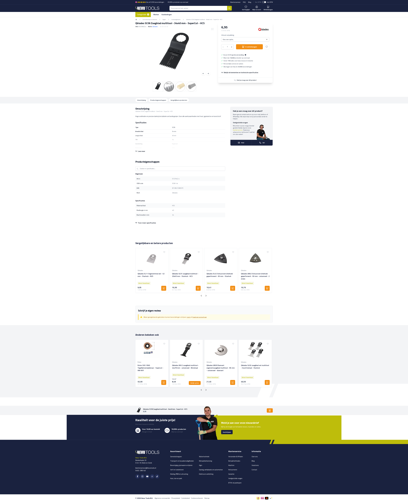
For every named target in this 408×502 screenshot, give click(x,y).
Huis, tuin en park (176, 478)
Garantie (231, 474)
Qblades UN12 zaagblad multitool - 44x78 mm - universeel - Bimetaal (185, 366)
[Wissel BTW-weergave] (264, 2)
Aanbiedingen (166, 14)
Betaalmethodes (234, 461)
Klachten (231, 465)
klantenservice (237, 130)
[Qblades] (263, 29)
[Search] (229, 8)
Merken (156, 14)
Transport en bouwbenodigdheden (182, 461)
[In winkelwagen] (163, 288)
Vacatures (255, 465)
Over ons (255, 456)
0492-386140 (140, 470)
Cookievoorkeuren (197, 498)
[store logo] (147, 8)
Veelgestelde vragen (235, 478)
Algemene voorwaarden (162, 498)
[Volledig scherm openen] (174, 53)
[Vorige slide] (201, 295)
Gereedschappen (176, 456)
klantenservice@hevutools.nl (145, 468)
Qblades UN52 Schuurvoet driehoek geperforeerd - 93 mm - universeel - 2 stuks (255, 276)
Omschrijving (141, 100)
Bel (264, 143)
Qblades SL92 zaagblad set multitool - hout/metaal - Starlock (255, 366)
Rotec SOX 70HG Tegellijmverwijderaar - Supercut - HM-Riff (150, 368)
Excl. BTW (258, 2)
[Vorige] (203, 74)
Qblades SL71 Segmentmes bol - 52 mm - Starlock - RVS (151, 274)
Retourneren (232, 469)
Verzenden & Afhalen (235, 456)
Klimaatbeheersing (205, 461)
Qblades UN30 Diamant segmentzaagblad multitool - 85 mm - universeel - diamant (221, 368)
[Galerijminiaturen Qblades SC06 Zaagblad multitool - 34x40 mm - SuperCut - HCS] (174, 87)
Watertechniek (204, 456)
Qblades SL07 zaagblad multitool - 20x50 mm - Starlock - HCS (185, 274)
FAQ (244, 2)
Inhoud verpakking (227, 35)
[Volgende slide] (206, 295)
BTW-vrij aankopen (234, 483)
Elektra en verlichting (206, 474)
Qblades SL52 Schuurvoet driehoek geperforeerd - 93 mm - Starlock (220, 274)
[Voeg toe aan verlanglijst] (164, 252)
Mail (242, 143)
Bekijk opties (195, 383)
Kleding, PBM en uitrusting (179, 474)
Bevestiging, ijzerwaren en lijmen (181, 465)
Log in (189, 317)
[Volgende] (208, 74)
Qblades (155, 26)
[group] (164, 26)
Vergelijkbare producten (179, 100)
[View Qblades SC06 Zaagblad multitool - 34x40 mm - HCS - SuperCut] (158, 87)
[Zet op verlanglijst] (266, 46)
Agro (200, 465)
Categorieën (141, 14)
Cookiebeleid (185, 498)
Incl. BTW (270, 2)
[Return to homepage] (136, 19)
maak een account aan (200, 317)
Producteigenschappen (158, 100)
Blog (249, 2)
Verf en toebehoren (177, 469)
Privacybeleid (175, 498)
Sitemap (206, 498)
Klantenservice (235, 2)
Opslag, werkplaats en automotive (211, 469)
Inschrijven (227, 432)
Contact (254, 469)
